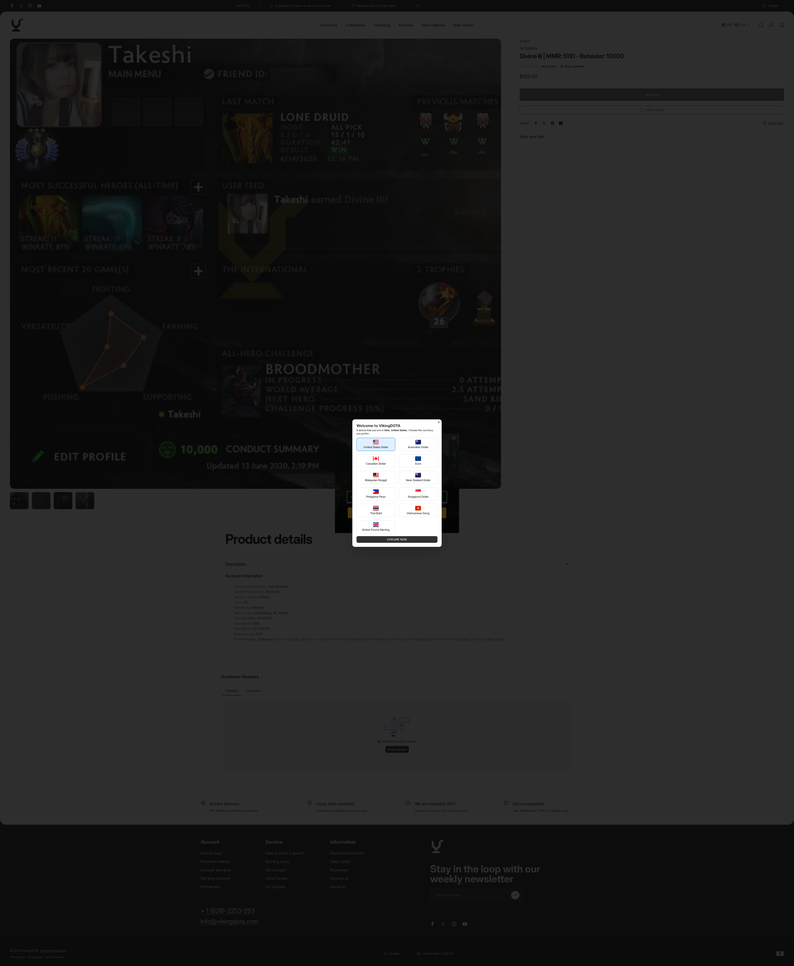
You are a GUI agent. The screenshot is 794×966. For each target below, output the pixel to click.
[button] (375, 444)
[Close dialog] (439, 422)
